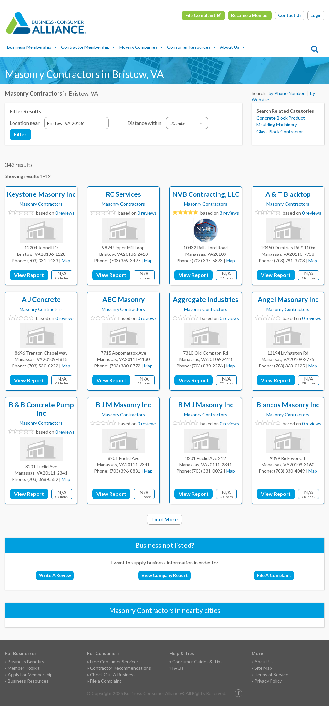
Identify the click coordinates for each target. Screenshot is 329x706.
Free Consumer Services (114, 661)
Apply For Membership (30, 674)
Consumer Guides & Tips (197, 661)
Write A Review (55, 575)
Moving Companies (138, 47)
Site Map (263, 668)
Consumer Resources (188, 47)
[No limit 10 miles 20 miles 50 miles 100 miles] (187, 123)
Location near (25, 123)
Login (316, 15)
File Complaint (200, 15)
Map (66, 260)
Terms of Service (271, 674)
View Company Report (164, 575)
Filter (20, 134)
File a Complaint (105, 681)
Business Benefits (26, 661)
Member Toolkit (24, 668)
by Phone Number (287, 93)
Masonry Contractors (41, 204)
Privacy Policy (268, 681)
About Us (229, 47)
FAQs (177, 668)
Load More (164, 519)
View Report (29, 275)
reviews (229, 213)
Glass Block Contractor (279, 131)
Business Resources (28, 681)
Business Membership (29, 47)
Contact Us (290, 15)
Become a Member (250, 15)
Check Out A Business (113, 674)
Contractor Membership (85, 47)
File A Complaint (274, 575)
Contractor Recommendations (120, 668)
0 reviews (65, 213)
